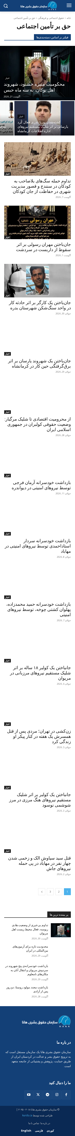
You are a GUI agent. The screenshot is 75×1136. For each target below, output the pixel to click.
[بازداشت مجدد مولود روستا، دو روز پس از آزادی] (61, 992)
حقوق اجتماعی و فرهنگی (51, 18)
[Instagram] (56, 1095)
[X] (38, 1095)
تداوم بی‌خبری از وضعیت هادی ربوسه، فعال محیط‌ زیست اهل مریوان (29, 929)
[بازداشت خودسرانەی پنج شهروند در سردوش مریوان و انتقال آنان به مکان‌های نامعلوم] (61, 971)
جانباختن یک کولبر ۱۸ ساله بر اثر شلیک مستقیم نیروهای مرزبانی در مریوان (40, 673)
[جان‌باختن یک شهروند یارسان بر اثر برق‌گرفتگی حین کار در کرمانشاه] (37, 339)
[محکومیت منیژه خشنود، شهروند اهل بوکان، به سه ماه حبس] (37, 73)
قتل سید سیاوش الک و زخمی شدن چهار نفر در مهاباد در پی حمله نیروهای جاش (39, 863)
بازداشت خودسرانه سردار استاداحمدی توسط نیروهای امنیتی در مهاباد (38, 546)
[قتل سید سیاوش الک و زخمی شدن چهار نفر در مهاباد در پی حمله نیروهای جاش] (37, 836)
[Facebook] (66, 1095)
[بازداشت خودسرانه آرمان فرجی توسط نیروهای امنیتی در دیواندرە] (37, 460)
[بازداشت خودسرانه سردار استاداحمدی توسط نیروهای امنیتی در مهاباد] (37, 519)
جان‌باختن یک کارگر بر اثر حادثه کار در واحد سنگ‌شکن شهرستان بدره (40, 305)
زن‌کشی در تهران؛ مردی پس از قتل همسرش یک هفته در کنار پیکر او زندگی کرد (39, 736)
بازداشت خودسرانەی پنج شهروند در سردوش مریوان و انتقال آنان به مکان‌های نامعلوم (26, 970)
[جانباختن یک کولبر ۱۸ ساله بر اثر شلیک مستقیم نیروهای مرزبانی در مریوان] (37, 645)
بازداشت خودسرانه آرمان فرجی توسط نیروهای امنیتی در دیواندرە (41, 485)
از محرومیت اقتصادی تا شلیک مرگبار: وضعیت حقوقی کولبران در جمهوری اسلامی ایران (38, 424)
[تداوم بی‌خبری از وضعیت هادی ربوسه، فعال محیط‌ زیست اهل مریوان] (61, 930)
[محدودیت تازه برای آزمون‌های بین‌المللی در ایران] (61, 952)
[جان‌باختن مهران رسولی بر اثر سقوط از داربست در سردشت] (37, 222)
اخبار (7, 78)
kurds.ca (27, 1115)
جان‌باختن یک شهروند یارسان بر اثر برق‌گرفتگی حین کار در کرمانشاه (39, 363)
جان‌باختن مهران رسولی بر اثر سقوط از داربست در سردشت (43, 247)
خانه (69, 18)
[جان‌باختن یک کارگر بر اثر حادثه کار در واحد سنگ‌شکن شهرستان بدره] (37, 280)
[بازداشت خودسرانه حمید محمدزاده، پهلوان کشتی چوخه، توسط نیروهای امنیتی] (37, 582)
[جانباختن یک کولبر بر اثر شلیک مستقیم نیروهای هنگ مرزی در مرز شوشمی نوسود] (37, 772)
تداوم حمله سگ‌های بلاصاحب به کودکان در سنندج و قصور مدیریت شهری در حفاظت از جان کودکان (41, 186)
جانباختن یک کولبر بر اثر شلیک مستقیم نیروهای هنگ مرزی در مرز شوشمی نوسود (40, 800)
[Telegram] (47, 1095)
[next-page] (41, 891)
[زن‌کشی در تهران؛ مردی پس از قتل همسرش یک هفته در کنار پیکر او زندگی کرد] (37, 709)
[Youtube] (29, 1095)
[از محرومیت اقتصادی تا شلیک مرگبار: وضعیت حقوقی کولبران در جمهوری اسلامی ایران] (37, 397)
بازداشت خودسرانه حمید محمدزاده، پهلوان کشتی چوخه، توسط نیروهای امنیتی (38, 609)
